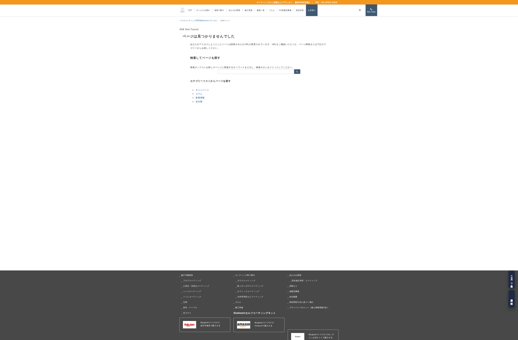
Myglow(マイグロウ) (210, 322)
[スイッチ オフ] (360, 10)
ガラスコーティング (246, 280)
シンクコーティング (192, 291)
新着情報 (200, 97)
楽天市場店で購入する (210, 325)
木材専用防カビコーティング (250, 297)
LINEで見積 (511, 279)
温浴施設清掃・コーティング (304, 280)
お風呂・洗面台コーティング (196, 286)
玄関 (185, 302)
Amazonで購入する (263, 325)
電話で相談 (511, 299)
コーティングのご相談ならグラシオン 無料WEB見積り (283, 2)
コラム (199, 93)
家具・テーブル (190, 307)
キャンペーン (202, 90)
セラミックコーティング (248, 291)
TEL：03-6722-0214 (326, 2)
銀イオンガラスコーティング (250, 286)
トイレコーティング (192, 297)
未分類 (199, 101)
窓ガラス (187, 313)
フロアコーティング (192, 280)
